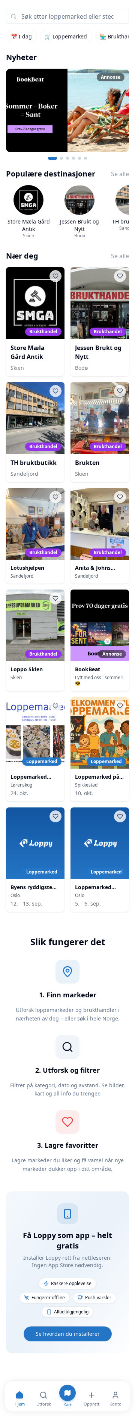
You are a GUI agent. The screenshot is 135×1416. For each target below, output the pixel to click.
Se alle (120, 174)
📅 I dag (21, 36)
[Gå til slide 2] (61, 158)
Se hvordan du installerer (68, 1333)
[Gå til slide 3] (67, 158)
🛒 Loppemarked (66, 36)
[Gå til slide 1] (52, 158)
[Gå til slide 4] (73, 158)
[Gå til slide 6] (85, 158)
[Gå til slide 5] (79, 158)
